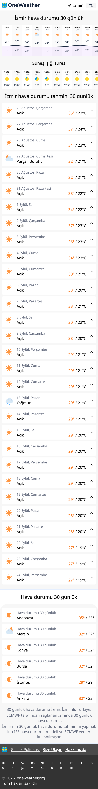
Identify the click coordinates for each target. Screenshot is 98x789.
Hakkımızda (75, 749)
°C (91, 5)
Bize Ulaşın (52, 749)
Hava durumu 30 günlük (36, 612)
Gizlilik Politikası (25, 749)
